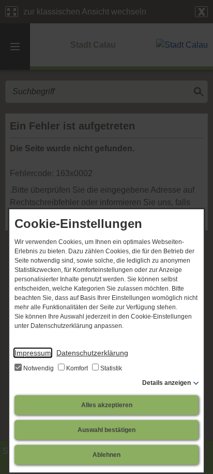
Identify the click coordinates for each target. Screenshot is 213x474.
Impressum (32, 353)
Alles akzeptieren (106, 405)
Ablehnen (106, 454)
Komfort (77, 368)
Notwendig (38, 368)
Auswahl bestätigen (106, 430)
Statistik (110, 368)
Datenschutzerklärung (92, 353)
